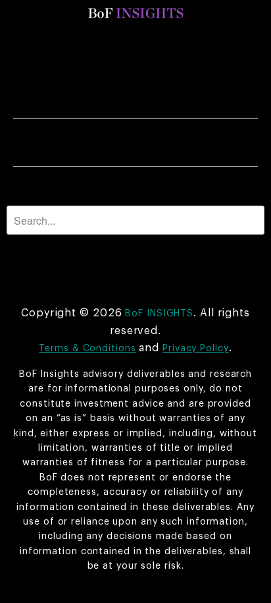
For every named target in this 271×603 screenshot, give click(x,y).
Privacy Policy (195, 348)
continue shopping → (176, 187)
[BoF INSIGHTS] (135, 13)
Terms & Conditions (87, 348)
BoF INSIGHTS (159, 313)
